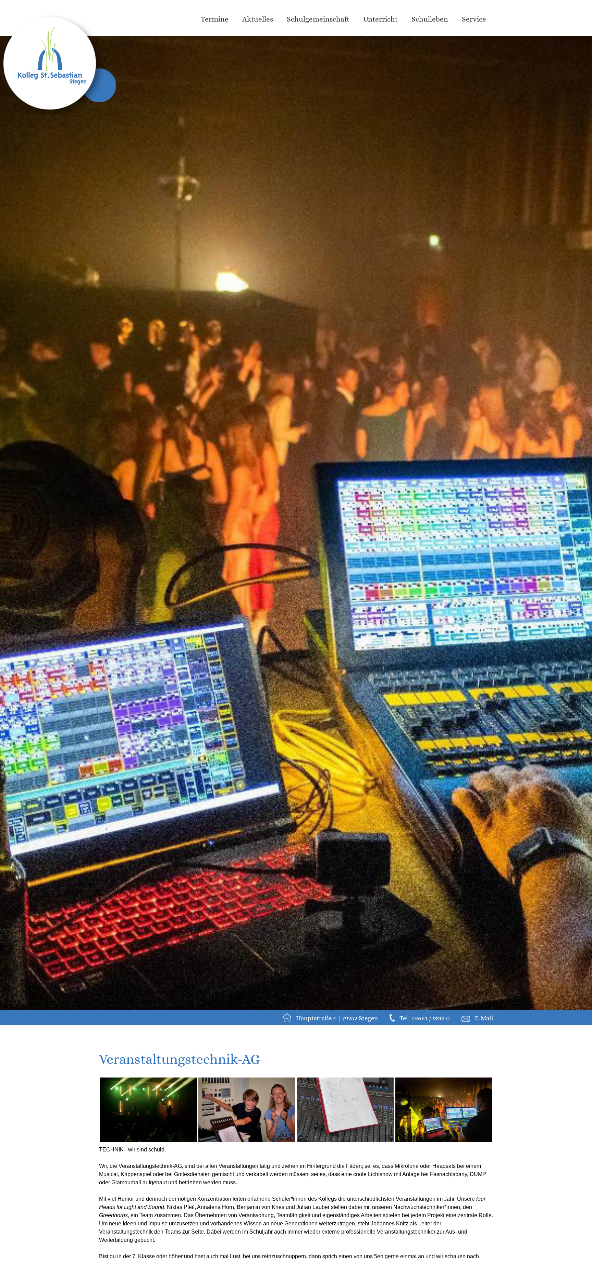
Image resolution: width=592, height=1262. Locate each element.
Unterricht (380, 19)
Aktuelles (257, 19)
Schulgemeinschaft (318, 19)
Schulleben (429, 19)
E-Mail (484, 1018)
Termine (215, 19)
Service (474, 19)
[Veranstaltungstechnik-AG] (148, 1109)
